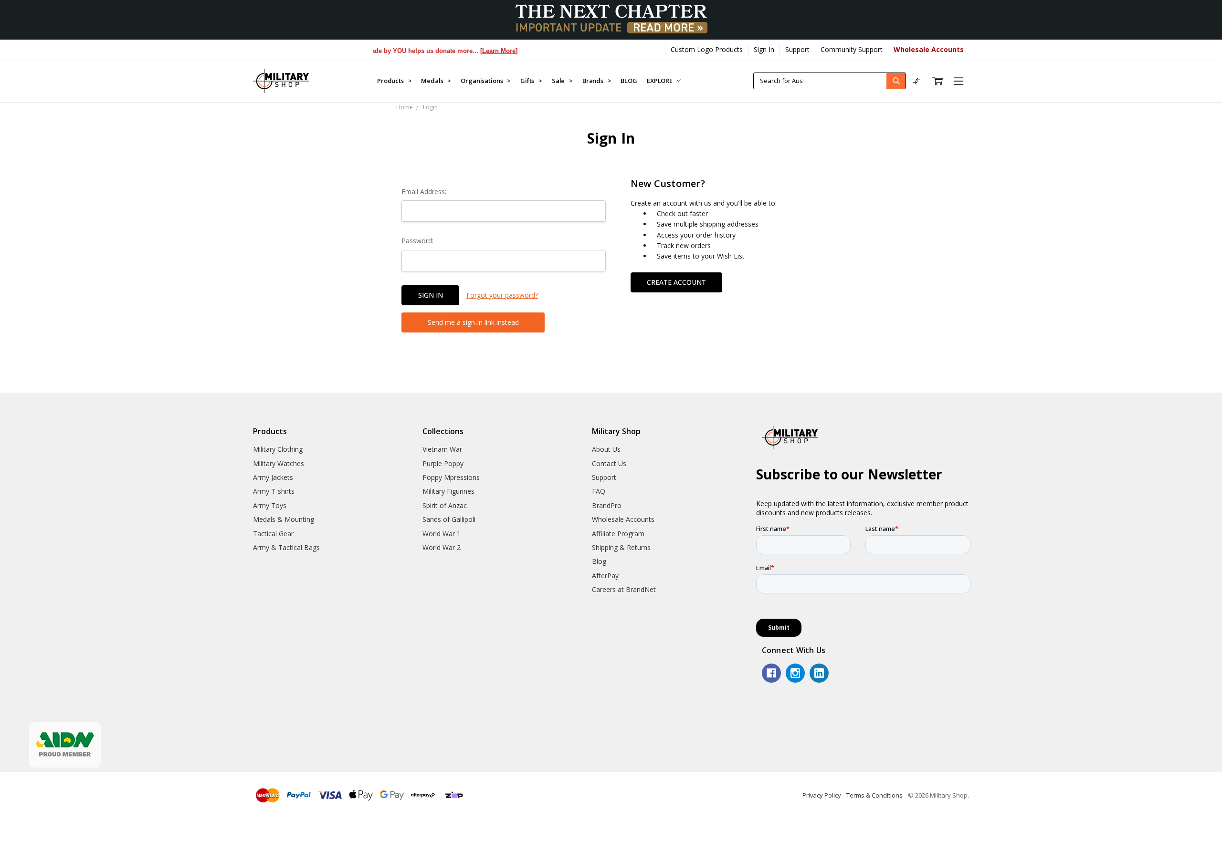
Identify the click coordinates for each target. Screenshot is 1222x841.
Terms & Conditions (874, 795)
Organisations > (486, 80)
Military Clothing (278, 449)
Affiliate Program (618, 533)
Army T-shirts (274, 491)
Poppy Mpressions (451, 477)
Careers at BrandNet (624, 589)
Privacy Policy (821, 795)
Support (797, 49)
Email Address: (423, 191)
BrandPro (607, 505)
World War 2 (441, 547)
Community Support (852, 49)
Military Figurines (448, 491)
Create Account (676, 282)
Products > (394, 80)
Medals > (436, 80)
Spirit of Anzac (444, 505)
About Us (606, 449)
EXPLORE (660, 80)
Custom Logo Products (707, 49)
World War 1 (441, 533)
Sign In (764, 49)
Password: (417, 240)
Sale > (562, 80)
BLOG (629, 80)
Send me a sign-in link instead (473, 322)
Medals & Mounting (283, 519)
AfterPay (605, 575)
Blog (599, 561)
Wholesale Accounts (623, 519)
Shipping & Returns (621, 547)
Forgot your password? (502, 295)
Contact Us (609, 463)
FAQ (598, 491)
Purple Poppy (443, 463)
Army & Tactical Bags (286, 547)
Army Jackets (273, 477)
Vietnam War (442, 449)
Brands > (596, 80)
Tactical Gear (273, 533)
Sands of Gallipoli (448, 519)
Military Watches (278, 463)
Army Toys (269, 505)
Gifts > (531, 80)
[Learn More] (483, 50)
